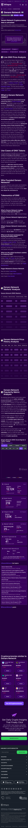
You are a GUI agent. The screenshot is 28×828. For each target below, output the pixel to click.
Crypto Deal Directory (6, 245)
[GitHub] (21, 789)
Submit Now (23, 558)
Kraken (16, 83)
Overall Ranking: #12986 (5, 15)
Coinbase (11, 83)
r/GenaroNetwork (6, 563)
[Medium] (14, 789)
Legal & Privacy (8, 826)
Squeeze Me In (14, 738)
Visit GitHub (23, 536)
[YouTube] (7, 789)
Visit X (24, 484)
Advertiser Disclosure (23, 826)
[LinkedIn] (11, 789)
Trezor (9, 90)
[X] (2, 789)
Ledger (3, 90)
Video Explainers (17, 273)
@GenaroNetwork (8, 443)
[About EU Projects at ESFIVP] (6, 797)
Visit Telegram (23, 511)
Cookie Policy (15, 826)
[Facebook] (9, 789)
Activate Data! (18, 30)
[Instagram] (16, 789)
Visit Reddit (23, 498)
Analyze (7, 670)
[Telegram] (4, 789)
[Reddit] (18, 789)
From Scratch (11, 276)
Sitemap (2, 826)
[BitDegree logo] (5, 804)
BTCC (20, 83)
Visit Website (23, 524)
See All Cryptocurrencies (14, 703)
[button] (22, 4)
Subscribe (22, 752)
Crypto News (12, 271)
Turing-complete (16, 101)
